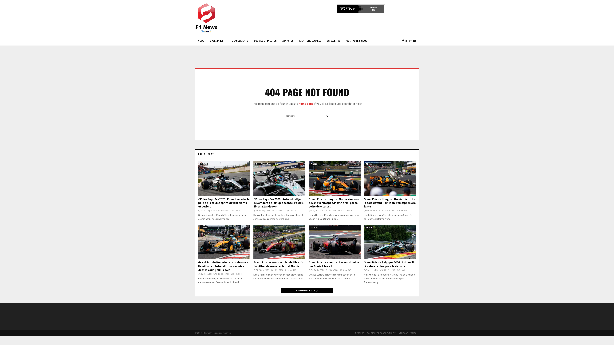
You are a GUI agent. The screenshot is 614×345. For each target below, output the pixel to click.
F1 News (373, 8)
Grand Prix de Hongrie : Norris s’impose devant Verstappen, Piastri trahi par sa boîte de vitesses (334, 203)
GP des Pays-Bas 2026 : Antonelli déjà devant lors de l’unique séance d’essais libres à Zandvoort (278, 203)
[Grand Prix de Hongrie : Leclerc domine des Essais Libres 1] (335, 242)
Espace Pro (334, 41)
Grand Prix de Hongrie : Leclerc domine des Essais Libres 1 (334, 264)
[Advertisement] (361, 23)
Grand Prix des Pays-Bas (265, 164)
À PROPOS (288, 41)
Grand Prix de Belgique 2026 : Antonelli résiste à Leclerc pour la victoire (389, 264)
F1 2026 (204, 164)
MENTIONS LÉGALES (310, 41)
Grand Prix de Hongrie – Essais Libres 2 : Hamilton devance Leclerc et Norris (278, 264)
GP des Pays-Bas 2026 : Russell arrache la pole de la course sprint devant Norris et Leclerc (223, 203)
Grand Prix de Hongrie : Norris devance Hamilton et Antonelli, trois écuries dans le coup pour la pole (223, 266)
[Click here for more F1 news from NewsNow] (350, 9)
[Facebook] (403, 41)
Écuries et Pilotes (265, 41)
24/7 (373, 10)
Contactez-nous (356, 41)
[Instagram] (411, 41)
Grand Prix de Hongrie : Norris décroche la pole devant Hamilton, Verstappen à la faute (390, 203)
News (201, 41)
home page (306, 103)
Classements (240, 41)
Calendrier (217, 41)
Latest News (206, 154)
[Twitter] (407, 41)
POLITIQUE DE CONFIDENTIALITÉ (381, 333)
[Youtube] (415, 41)
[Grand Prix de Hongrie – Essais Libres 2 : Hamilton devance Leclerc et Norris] (279, 242)
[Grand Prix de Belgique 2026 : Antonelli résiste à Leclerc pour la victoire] (390, 242)
